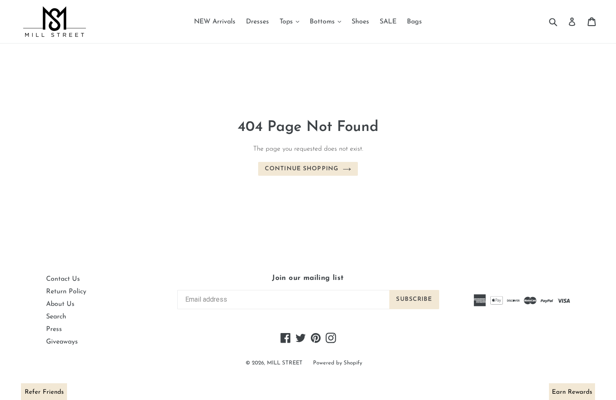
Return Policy (66, 291)
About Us (60, 304)
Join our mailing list (308, 278)
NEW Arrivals (215, 21)
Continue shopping (302, 169)
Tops (291, 21)
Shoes (360, 21)
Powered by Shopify (337, 363)
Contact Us (63, 279)
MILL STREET (285, 363)
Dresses (257, 21)
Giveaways (62, 341)
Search (56, 316)
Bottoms (327, 21)
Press (54, 329)
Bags (414, 21)
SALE (388, 21)
